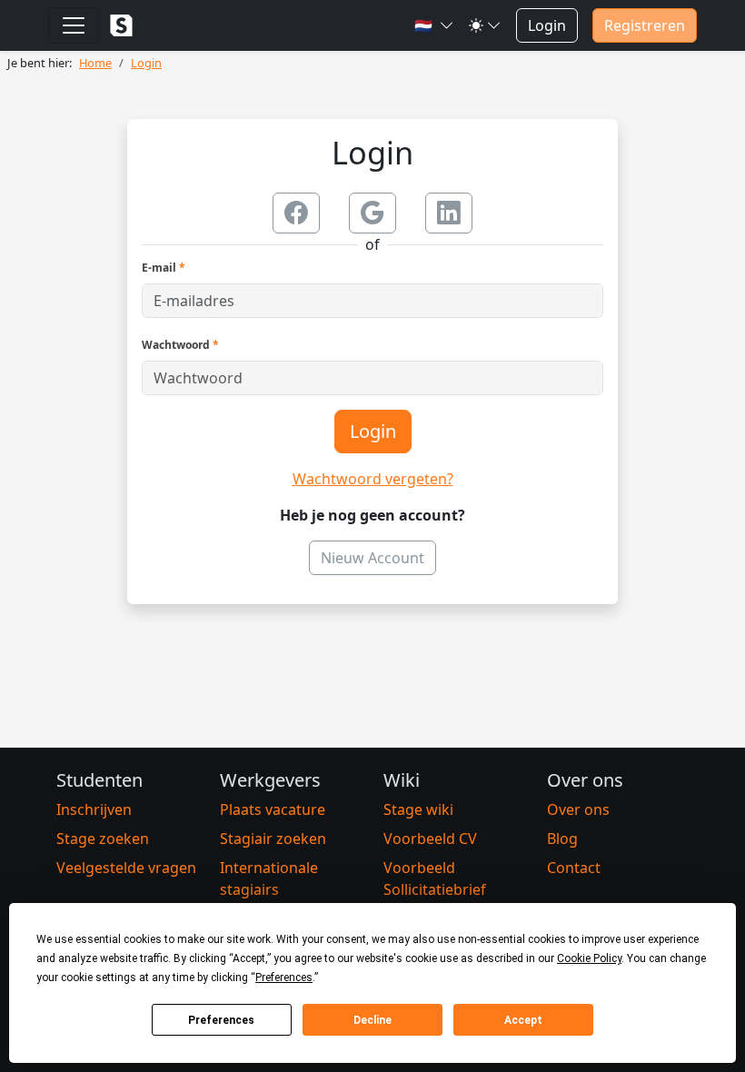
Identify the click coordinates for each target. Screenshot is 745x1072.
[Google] (372, 213)
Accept (523, 1020)
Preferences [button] (284, 977)
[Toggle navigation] (73, 25)
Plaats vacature (272, 809)
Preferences (221, 1020)
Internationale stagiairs (269, 878)
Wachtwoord (180, 344)
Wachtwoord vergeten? (373, 479)
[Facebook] (296, 213)
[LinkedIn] (448, 213)
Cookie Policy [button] (589, 958)
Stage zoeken (102, 839)
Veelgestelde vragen (126, 868)
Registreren (644, 25)
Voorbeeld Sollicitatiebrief (434, 878)
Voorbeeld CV (430, 839)
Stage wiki (418, 809)
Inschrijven (94, 809)
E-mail (163, 267)
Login (547, 25)
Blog (562, 839)
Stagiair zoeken (273, 839)
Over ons (578, 809)
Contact (574, 868)
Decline (372, 1020)
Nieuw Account (372, 558)
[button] (434, 25)
